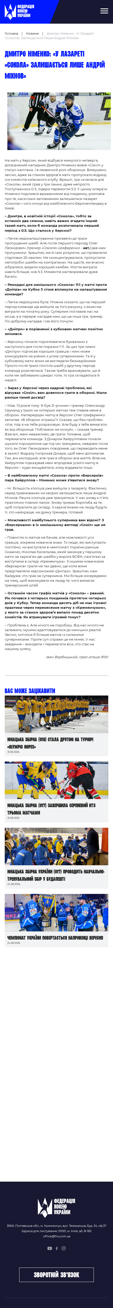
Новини (32, 33)
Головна (11, 33)
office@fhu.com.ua (56, 1236)
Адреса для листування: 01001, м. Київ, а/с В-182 (56, 1231)
